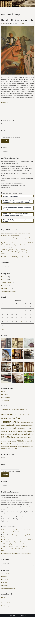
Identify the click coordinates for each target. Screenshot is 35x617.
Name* (3, 124)
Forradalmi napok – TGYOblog (9, 256)
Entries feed (4, 394)
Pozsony (9, 441)
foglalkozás (9, 425)
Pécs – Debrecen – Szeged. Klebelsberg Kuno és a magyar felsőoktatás (16, 252)
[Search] (32, 151)
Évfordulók (21, 23)
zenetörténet (12, 448)
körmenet (27, 431)
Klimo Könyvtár (12, 431)
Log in (3, 391)
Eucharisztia (23, 422)
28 (21, 321)
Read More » (4, 102)
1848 (22, 409)
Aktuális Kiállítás (6, 282)
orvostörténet (3, 441)
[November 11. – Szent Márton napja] (17, 50)
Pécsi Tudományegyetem (14, 444)
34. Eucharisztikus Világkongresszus (11, 409)
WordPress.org (5, 400)
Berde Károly (20, 412)
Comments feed (5, 397)
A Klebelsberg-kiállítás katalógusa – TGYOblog (14, 250)
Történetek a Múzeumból (8, 291)
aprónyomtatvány (7, 412)
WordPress (22, 615)
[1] (18, 85)
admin (4, 23)
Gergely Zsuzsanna (24, 425)
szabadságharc (13, 446)
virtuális (30, 446)
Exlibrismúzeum (5, 233)
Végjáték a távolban (25, 256)
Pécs (18, 440)
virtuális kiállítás (5, 448)
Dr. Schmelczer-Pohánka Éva (22, 415)
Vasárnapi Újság (24, 446)
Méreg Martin (7, 437)
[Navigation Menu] (32, 3)
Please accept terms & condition (11, 137)
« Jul (2, 330)
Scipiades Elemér (4, 446)
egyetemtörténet (6, 418)
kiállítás (16, 428)
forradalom (16, 425)
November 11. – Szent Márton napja (17, 20)
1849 (26, 409)
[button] (6, 343)
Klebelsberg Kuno (25, 428)
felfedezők (3, 425)
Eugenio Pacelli (30, 422)
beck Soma (15, 412)
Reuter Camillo (26, 444)
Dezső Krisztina (7, 415)
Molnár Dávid (28, 434)
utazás (19, 446)
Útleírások (17, 448)
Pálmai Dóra (13, 441)
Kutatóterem (4, 285)
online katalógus (28, 437)
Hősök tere (30, 425)
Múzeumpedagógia (6, 288)
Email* (3, 130)
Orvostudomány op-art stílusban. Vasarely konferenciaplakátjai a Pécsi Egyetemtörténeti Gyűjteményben (13, 185)
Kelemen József (6, 428)
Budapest (26, 412)
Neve (11, 615)
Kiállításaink (4, 279)
